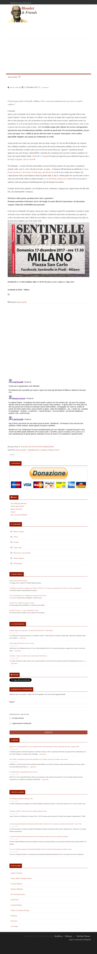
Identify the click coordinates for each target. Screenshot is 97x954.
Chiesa (16, 537)
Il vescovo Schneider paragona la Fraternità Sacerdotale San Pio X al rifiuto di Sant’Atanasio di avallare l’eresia (40, 849)
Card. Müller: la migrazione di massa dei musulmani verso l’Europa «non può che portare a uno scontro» (38, 759)
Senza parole (22, 302)
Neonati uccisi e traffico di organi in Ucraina (21, 603)
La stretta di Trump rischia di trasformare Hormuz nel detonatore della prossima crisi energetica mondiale (38, 836)
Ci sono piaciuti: (18, 624)
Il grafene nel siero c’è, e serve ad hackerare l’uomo (23, 610)
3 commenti (45, 87)
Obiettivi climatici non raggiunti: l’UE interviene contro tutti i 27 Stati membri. (31, 630)
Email (12, 702)
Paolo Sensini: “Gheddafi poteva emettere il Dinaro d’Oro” (38, 450)
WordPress (58, 936)
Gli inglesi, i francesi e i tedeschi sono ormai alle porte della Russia (28, 656)
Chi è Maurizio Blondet (18, 503)
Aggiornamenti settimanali (21, 723)
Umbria (35, 156)
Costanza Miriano (16, 884)
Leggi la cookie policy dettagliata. (80, 939)
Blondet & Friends (29, 10)
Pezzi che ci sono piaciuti (22, 553)
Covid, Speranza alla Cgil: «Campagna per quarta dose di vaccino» (28, 595)
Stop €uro (14, 921)
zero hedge (14, 926)
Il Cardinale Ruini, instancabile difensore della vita (23, 772)
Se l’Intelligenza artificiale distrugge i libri (21, 798)
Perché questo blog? (17, 506)
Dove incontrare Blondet (19, 515)
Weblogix (68, 936)
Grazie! (13, 512)
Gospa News (15, 899)
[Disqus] (48, 342)
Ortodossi (14, 916)
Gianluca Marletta (17, 889)
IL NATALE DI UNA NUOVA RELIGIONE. (36, 446)
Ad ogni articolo (18, 718)
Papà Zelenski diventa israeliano (18, 580)
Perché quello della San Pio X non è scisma (21, 643)
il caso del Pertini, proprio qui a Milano (58, 178)
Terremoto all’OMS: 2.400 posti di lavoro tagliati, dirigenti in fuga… (28, 811)
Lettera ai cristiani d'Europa (20, 910)
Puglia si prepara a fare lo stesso (21, 159)
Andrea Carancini (16, 873)
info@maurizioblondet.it (22, 3)
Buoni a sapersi (19, 531)
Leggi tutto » (23, 638)
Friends (16, 542)
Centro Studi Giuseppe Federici (21, 878)
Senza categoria (19, 558)
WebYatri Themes (83, 936)
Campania (45, 156)
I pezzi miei (18, 547)
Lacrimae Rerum (16, 905)
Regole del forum (16, 509)
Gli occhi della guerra (18, 894)
